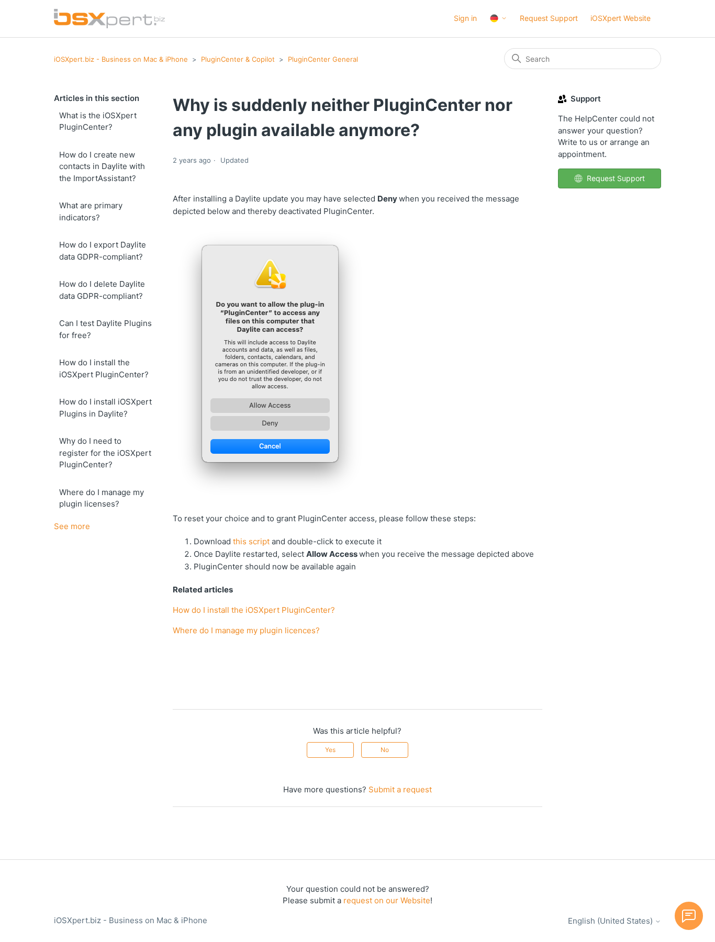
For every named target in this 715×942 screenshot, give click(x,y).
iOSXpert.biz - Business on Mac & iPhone (121, 59)
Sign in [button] (465, 18)
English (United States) (611, 920)
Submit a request (400, 789)
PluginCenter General (323, 59)
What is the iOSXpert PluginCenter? (98, 121)
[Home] (109, 18)
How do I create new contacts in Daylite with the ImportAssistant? (102, 166)
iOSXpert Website (620, 18)
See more (72, 526)
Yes (330, 750)
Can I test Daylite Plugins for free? (105, 329)
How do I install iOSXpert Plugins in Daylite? (105, 408)
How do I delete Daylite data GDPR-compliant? (102, 290)
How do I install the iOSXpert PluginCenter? (104, 368)
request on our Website (386, 900)
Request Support (549, 18)
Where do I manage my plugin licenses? (101, 498)
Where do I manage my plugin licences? (246, 630)
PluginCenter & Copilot (238, 59)
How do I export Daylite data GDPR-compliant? (102, 251)
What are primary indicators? (90, 211)
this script (251, 541)
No (385, 750)
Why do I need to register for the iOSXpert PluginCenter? (105, 452)
